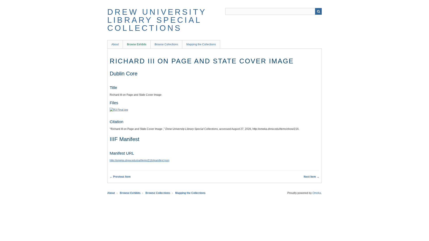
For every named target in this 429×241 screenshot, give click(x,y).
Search (318, 11)
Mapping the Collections (201, 44)
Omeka (316, 193)
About (115, 44)
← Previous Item (120, 176)
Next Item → (311, 176)
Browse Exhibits (136, 44)
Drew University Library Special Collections (156, 20)
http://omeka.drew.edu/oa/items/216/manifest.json (139, 160)
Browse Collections (166, 44)
